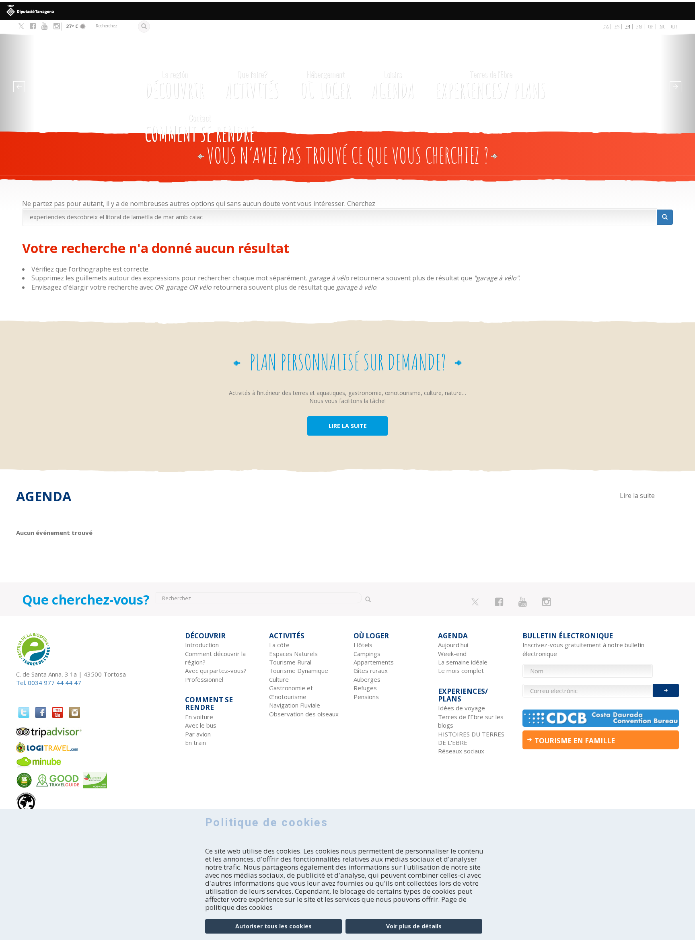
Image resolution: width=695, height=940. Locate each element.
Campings (367, 654)
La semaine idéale (462, 662)
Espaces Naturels (293, 654)
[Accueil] (81, 75)
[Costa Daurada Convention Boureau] (600, 718)
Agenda (392, 85)
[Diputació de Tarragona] (347, 11)
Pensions (366, 697)
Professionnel (204, 679)
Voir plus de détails (414, 926)
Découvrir (174, 85)
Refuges (365, 688)
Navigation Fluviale (294, 705)
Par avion (198, 734)
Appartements (374, 662)
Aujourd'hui (453, 645)
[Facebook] (33, 26)
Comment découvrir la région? (215, 658)
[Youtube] (44, 26)
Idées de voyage (461, 708)
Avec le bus (200, 725)
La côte (279, 645)
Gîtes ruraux (371, 670)
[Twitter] (21, 26)
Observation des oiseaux (304, 714)
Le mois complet (461, 670)
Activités (252, 85)
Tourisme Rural (290, 662)
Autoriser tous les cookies (273, 926)
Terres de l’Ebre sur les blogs (471, 721)
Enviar (666, 690)
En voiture (199, 717)
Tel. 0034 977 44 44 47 (48, 683)
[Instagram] (56, 26)
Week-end (452, 654)
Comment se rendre (200, 128)
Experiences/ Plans (490, 85)
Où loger (325, 85)
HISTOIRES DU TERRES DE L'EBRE (471, 738)
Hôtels (363, 645)
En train (195, 742)
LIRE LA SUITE (348, 426)
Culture (279, 679)
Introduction (202, 645)
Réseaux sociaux (461, 751)
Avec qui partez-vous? (216, 670)
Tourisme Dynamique (298, 670)
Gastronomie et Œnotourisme (291, 692)
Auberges (367, 679)
